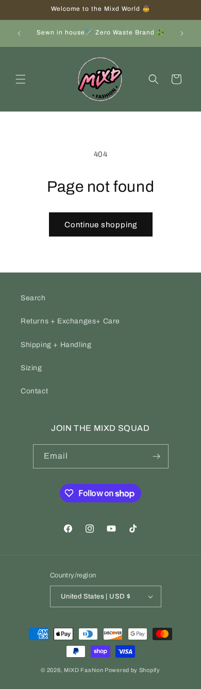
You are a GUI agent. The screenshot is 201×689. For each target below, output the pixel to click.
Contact (34, 391)
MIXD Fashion (83, 670)
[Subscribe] (156, 456)
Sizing (31, 368)
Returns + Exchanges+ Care (70, 321)
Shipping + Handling (56, 345)
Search (33, 298)
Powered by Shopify (132, 670)
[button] (20, 79)
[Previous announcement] (19, 33)
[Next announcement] (182, 33)
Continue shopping (100, 225)
